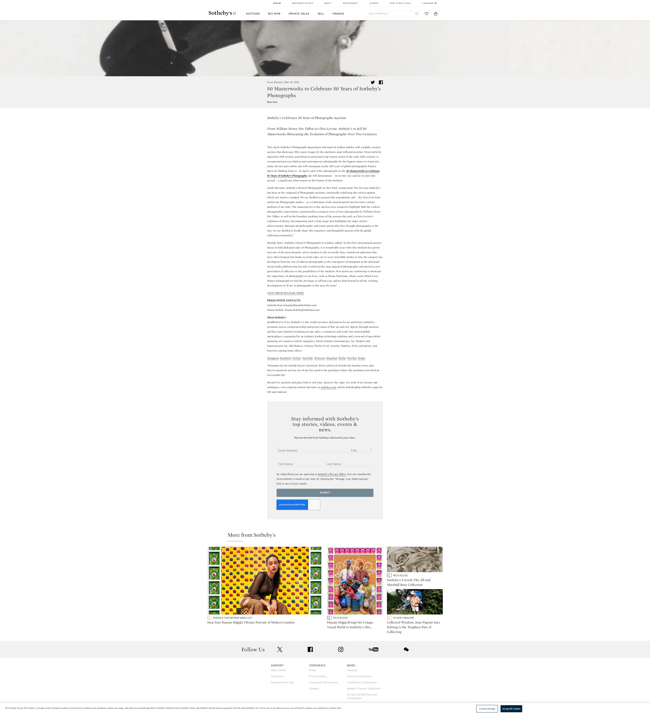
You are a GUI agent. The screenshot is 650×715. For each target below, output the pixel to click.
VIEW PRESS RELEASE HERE (285, 293)
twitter (279, 649)
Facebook (285, 358)
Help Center (278, 670)
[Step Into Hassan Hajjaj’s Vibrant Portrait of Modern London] (265, 581)
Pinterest (320, 358)
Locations (277, 676)
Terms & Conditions (359, 676)
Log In (277, 3)
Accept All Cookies (511, 708)
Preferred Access (302, 3)
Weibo (342, 358)
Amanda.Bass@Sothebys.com (300, 305)
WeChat (352, 358)
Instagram (273, 358)
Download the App (282, 682)
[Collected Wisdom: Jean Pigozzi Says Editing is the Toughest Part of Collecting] (415, 602)
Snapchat (332, 358)
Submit (325, 492)
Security (352, 670)
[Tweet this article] (373, 82)
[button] (327, 536)
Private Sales (299, 13)
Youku (361, 358)
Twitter (296, 358)
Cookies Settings (487, 708)
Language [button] (428, 3)
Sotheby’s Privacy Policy (332, 474)
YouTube (308, 358)
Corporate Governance (323, 682)
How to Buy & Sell (400, 3)
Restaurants (350, 3)
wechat (406, 649)
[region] (325, 709)
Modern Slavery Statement (364, 688)
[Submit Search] (417, 13)
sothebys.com (328, 387)
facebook (310, 649)
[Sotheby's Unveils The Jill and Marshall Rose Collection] (415, 560)
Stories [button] (374, 3)
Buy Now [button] (274, 13)
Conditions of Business (362, 682)
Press (312, 670)
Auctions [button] (253, 13)
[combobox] (393, 13)
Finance (338, 13)
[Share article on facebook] (381, 82)
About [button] (328, 3)
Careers (314, 688)
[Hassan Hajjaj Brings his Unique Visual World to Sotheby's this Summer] (355, 581)
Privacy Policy (317, 676)
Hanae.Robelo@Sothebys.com (302, 310)
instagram (340, 649)
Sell (321, 13)
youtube (373, 649)
